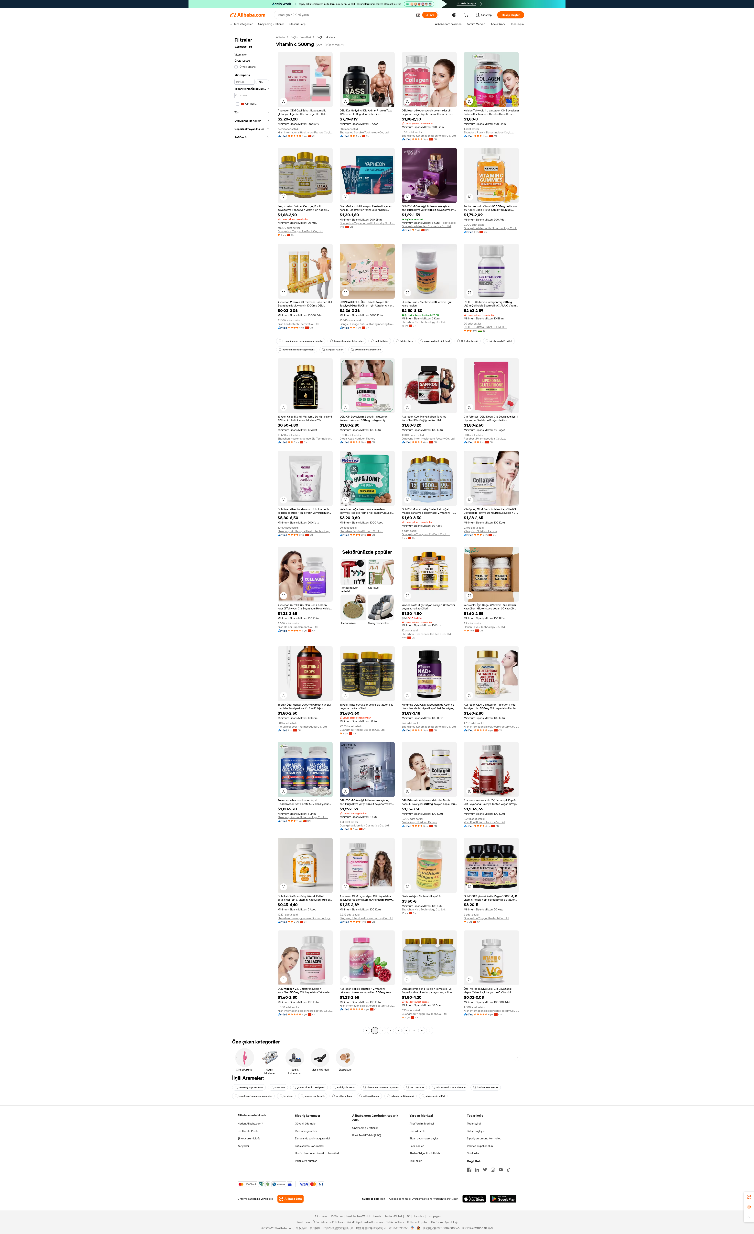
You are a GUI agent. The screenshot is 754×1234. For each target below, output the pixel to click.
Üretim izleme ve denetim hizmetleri (317, 1153)
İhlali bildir (416, 1160)
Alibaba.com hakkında (252, 1115)
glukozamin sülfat (435, 1096)
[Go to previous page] (366, 1030)
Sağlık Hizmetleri (301, 37)
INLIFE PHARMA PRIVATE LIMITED (485, 327)
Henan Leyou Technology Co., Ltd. (484, 626)
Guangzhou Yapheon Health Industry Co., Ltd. (367, 223)
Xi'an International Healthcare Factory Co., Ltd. (305, 132)
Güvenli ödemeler (306, 1123)
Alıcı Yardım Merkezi (422, 1123)
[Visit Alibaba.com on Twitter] (485, 1169)
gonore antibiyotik (315, 1096)
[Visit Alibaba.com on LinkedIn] (477, 1169)
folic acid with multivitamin (451, 1087)
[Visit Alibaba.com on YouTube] (500, 1169)
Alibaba (280, 37)
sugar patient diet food (437, 341)
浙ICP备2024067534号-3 (477, 1228)
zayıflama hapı (344, 1096)
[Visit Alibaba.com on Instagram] (492, 1169)
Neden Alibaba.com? (250, 1123)
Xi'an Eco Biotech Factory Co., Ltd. (298, 324)
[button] (418, 15)
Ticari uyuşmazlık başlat (424, 1138)
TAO (407, 1216)
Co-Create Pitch (248, 1131)
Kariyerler (243, 1145)
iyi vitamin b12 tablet (501, 341)
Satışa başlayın (476, 1131)
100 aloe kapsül (469, 341)
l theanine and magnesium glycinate (303, 341)
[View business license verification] (412, 1228)
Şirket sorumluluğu (249, 1138)
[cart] (467, 15)
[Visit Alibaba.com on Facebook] (469, 1169)
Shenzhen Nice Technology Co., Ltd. (424, 322)
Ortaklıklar (473, 1153)
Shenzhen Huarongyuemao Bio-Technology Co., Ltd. (305, 438)
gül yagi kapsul (371, 1096)
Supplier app (370, 1198)
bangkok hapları (334, 349)
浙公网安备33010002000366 (441, 1228)
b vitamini (280, 1087)
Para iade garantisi (306, 1131)
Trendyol (419, 1216)
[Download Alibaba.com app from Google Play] (503, 1199)
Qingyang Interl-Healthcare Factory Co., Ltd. (428, 438)
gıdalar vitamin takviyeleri (311, 1087)
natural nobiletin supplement (299, 349)
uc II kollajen (381, 341)
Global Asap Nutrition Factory (357, 438)
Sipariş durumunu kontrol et (484, 1138)
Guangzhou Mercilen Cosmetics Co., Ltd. (426, 226)
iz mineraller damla (487, 1087)
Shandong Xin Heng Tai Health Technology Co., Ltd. (305, 531)
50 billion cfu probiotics (368, 349)
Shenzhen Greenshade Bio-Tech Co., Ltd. (426, 634)
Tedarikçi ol (474, 1123)
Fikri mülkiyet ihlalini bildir (425, 1153)
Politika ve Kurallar (306, 1160)
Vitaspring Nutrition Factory (480, 531)
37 (422, 1030)
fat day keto (406, 341)
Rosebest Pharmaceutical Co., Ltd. (485, 438)
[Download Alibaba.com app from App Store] (474, 1199)
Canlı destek (417, 1131)
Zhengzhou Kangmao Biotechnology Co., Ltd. (429, 135)
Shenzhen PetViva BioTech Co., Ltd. (361, 531)
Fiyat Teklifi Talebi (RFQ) (366, 1135)
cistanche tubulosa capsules (383, 1087)
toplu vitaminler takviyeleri (348, 341)
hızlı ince (288, 1096)
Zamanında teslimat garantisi (312, 1138)
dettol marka (417, 1087)
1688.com (337, 1216)
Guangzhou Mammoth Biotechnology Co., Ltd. (491, 228)
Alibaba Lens (258, 1198)
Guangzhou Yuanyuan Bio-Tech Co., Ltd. (426, 534)
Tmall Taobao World (358, 1216)
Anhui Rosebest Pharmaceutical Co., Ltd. (302, 726)
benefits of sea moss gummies (255, 1096)
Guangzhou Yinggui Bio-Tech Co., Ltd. (300, 231)
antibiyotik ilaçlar (346, 1087)
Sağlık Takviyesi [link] (326, 37)
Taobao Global (393, 1216)
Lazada (377, 1216)
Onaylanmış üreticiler (365, 1127)
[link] (749, 1197)
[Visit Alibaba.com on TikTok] (508, 1169)
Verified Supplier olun (480, 1145)
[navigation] (251, 534)
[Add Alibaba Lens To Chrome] (290, 1199)
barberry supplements (251, 1087)
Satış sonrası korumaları (309, 1145)
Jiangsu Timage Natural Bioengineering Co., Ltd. (367, 324)
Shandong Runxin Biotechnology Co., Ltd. (489, 132)
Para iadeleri (417, 1145)
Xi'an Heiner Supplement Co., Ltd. (298, 626)
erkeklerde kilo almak (402, 1096)
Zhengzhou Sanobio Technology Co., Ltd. (364, 132)
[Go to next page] (429, 1030)
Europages (434, 1216)
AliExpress (321, 1216)
